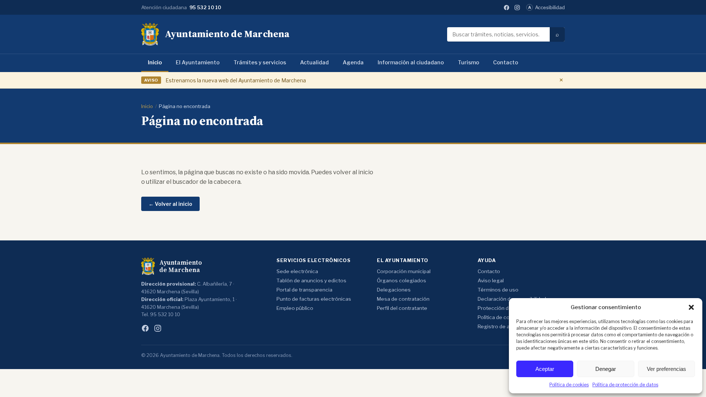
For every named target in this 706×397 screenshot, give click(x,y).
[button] (691, 307)
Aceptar (544, 369)
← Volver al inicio (170, 204)
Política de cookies (569, 384)
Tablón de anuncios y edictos (311, 280)
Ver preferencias (666, 369)
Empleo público (295, 308)
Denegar (605, 369)
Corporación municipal (404, 271)
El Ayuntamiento (198, 62)
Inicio (155, 62)
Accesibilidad (546, 7)
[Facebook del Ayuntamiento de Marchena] (506, 7)
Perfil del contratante (402, 308)
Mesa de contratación (403, 299)
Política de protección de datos (625, 384)
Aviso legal (491, 280)
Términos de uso (498, 290)
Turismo (468, 62)
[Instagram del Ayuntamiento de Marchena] (517, 7)
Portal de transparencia (304, 290)
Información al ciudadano (411, 62)
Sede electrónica (297, 271)
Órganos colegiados (401, 280)
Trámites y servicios (259, 62)
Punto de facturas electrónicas (314, 299)
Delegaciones (394, 290)
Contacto (505, 62)
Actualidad (314, 62)
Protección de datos (502, 308)
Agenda (353, 62)
